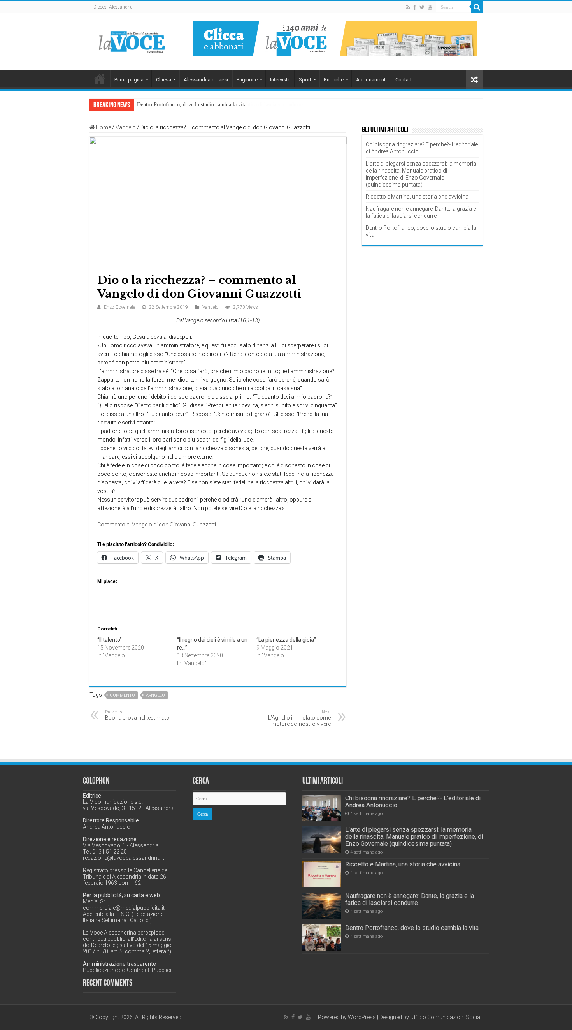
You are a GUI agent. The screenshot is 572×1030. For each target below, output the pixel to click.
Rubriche (334, 80)
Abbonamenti (371, 80)
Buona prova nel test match (138, 715)
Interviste (280, 80)
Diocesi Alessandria (113, 7)
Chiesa (163, 80)
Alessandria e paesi (206, 80)
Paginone (247, 80)
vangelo (155, 695)
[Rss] (408, 7)
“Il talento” (109, 640)
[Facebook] (414, 7)
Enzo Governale (119, 307)
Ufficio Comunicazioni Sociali (446, 1017)
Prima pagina (129, 80)
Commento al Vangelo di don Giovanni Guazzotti (156, 524)
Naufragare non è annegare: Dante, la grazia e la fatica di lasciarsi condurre (409, 899)
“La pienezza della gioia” (286, 640)
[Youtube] (430, 7)
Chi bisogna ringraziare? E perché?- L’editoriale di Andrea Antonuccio (413, 801)
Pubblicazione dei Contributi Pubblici (127, 970)
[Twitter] (422, 7)
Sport (305, 80)
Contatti (404, 80)
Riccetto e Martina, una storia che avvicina (417, 197)
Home (99, 78)
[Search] (477, 7)
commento (122, 695)
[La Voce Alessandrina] (132, 40)
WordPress (362, 1017)
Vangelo (126, 127)
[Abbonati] (335, 38)
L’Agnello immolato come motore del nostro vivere (299, 718)
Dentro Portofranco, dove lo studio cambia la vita (191, 104)
